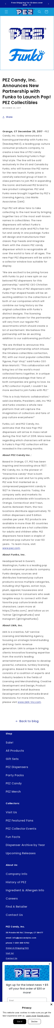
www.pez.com (11, 548)
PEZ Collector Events (21, 829)
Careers (12, 898)
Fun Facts (13, 837)
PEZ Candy (14, 783)
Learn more (31, 1015)
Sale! (9, 743)
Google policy (43, 1015)
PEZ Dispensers (17, 767)
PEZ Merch (13, 792)
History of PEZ (16, 882)
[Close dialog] (49, 964)
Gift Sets (12, 759)
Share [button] (9, 116)
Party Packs (15, 775)
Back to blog (29, 721)
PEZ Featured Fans (19, 820)
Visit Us (11, 812)
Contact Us (14, 915)
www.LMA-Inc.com (29, 702)
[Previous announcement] (5, 4)
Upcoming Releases (21, 853)
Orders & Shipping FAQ (17, 948)
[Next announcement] (48, 4)
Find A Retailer (16, 907)
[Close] (51, 1004)
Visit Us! (10, 953)
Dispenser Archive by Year (25, 845)
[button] (6, 11)
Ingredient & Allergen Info (25, 890)
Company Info (16, 874)
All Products (15, 751)
